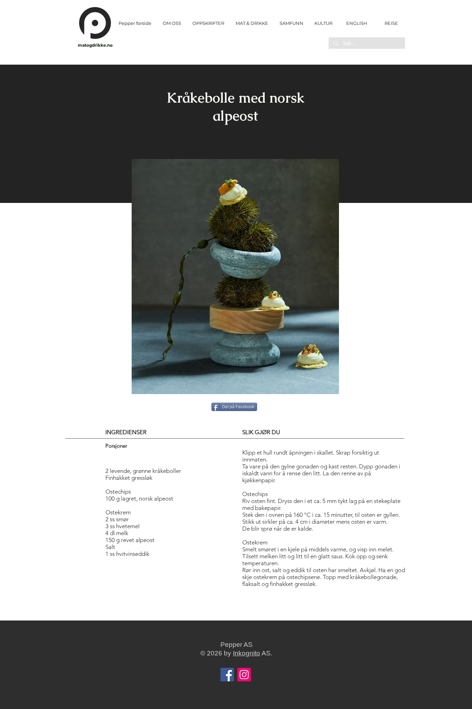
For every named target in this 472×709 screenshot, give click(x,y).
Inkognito (246, 653)
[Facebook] (227, 674)
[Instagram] (244, 674)
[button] (208, 23)
